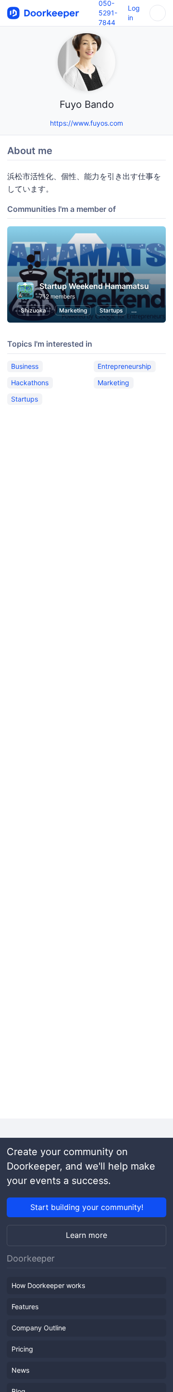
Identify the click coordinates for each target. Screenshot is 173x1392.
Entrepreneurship (124, 366)
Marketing (73, 310)
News (20, 1370)
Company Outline (39, 1328)
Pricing (22, 1349)
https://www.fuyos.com (86, 123)
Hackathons (30, 382)
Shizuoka (33, 310)
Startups (111, 310)
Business (24, 366)
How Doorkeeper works (48, 1285)
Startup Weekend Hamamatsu (94, 286)
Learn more (86, 1235)
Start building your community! (86, 1207)
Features (25, 1306)
